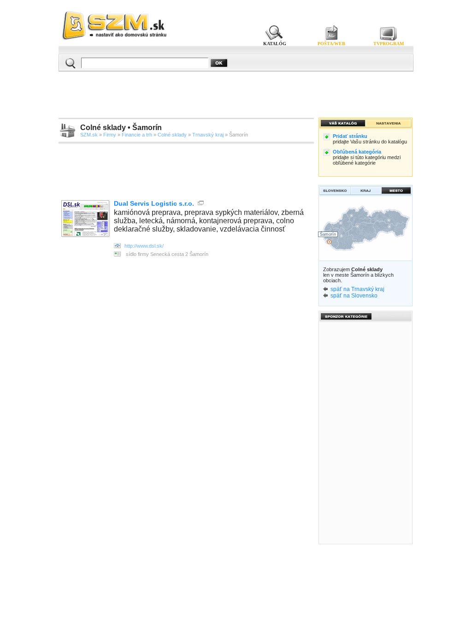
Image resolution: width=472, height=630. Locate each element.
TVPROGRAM (388, 43)
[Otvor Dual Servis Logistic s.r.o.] (86, 219)
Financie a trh (137, 134)
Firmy (109, 134)
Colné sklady (172, 134)
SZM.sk (89, 134)
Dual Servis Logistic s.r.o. (154, 203)
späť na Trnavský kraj (357, 289)
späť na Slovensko (354, 295)
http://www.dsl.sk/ (144, 246)
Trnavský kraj (208, 134)
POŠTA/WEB (331, 43)
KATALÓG (275, 43)
